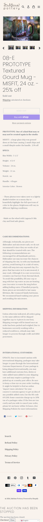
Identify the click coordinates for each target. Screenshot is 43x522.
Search (8, 436)
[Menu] (38, 6)
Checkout (4, 520)
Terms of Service (12, 462)
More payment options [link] (21, 123)
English (25, 520)
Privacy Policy (11, 455)
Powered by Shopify (30, 498)
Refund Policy (11, 442)
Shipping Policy (12, 449)
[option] (11, 48)
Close (12, 520)
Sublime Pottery (17, 498)
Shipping (6, 100)
